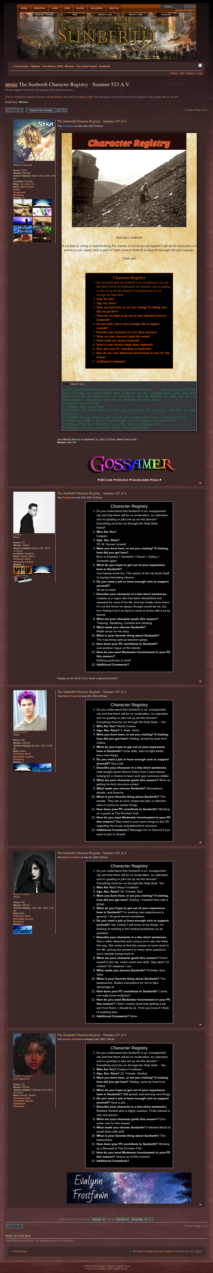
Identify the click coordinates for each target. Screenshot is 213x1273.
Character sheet (22, 559)
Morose (23, 102)
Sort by (111, 1219)
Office (16, 189)
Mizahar (69, 66)
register (82, 97)
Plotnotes (18, 195)
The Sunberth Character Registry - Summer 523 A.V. (74, 84)
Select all (78, 384)
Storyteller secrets (23, 562)
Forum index (21, 66)
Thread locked (13, 108)
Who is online (18, 1236)
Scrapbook (19, 192)
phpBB (101, 1268)
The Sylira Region (86, 66)
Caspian (67, 497)
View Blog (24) (27, 184)
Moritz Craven (70, 696)
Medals (174, 73)
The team (138, 1251)
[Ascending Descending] (142, 1219)
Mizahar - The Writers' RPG (47, 66)
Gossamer (68, 126)
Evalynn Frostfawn (73, 1039)
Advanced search (185, 10)
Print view (200, 65)
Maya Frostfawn (71, 857)
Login (199, 73)
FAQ (182, 73)
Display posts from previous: (75, 1219)
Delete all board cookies (159, 1251)
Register (190, 73)
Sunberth (104, 66)
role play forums (54, 97)
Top (200, 483)
